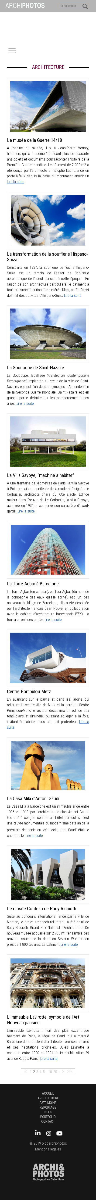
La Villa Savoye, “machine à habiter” (40, 475)
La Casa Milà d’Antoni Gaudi (33, 798)
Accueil (48, 1093)
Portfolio (48, 1117)
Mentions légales (48, 1149)
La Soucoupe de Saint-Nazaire (35, 367)
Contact (48, 1121)
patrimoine (48, 1103)
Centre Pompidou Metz (29, 691)
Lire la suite (15, 181)
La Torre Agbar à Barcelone (33, 584)
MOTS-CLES (43, 16)
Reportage (48, 1107)
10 (50, 1072)
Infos (48, 1112)
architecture (48, 1098)
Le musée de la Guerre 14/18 (34, 140)
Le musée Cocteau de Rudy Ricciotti (41, 908)
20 (55, 1072)
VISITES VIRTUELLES (16, 16)
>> (69, 1071)
